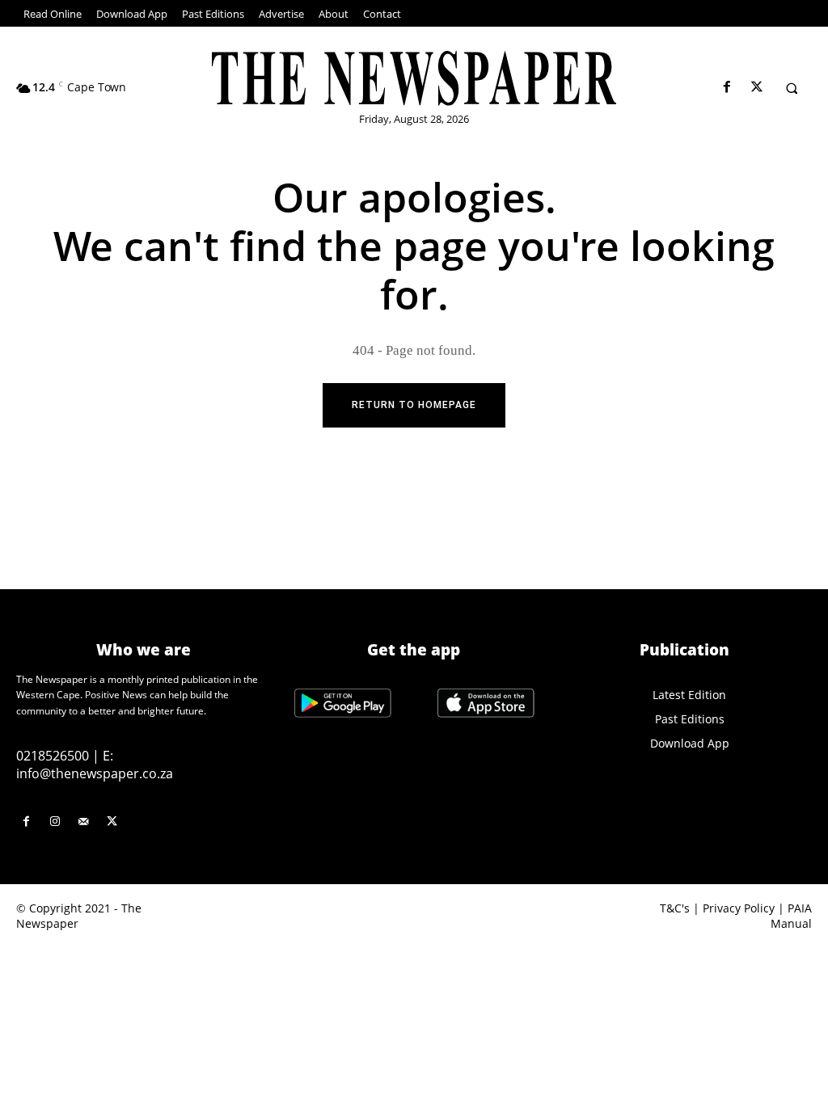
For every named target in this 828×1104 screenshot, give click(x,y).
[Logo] (414, 78)
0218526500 (52, 756)
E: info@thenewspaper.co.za (94, 764)
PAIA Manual (791, 916)
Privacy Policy (739, 908)
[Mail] (83, 821)
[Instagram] (54, 821)
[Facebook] (726, 88)
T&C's (675, 908)
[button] (791, 88)
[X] (756, 88)
